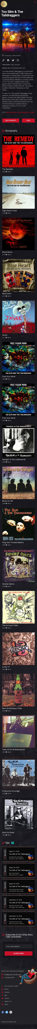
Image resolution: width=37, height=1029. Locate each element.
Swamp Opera (8, 584)
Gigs (28, 120)
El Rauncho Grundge (11, 791)
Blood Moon (7, 252)
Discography (10, 120)
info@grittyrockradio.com (12, 975)
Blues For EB (7, 501)
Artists (6, 989)
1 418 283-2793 (9, 978)
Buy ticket (5, 853)
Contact (6, 998)
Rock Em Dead (8, 832)
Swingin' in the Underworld (13, 459)
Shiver (5, 335)
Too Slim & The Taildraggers (19, 854)
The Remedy (7, 169)
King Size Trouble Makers (13, 542)
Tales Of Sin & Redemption (13, 749)
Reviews (7, 992)
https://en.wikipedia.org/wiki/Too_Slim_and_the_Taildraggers (21, 112)
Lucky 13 (6, 667)
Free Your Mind (8, 376)
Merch (6, 1004)
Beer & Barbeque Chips (12, 708)
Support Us (7, 1001)
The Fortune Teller (10, 625)
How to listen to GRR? (11, 986)
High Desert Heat (9, 210)
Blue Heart (6, 293)
